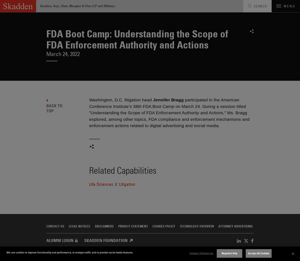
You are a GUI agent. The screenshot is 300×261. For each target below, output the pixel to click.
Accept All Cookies (258, 253)
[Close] (293, 254)
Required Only (230, 253)
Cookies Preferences (201, 253)
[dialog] (150, 253)
